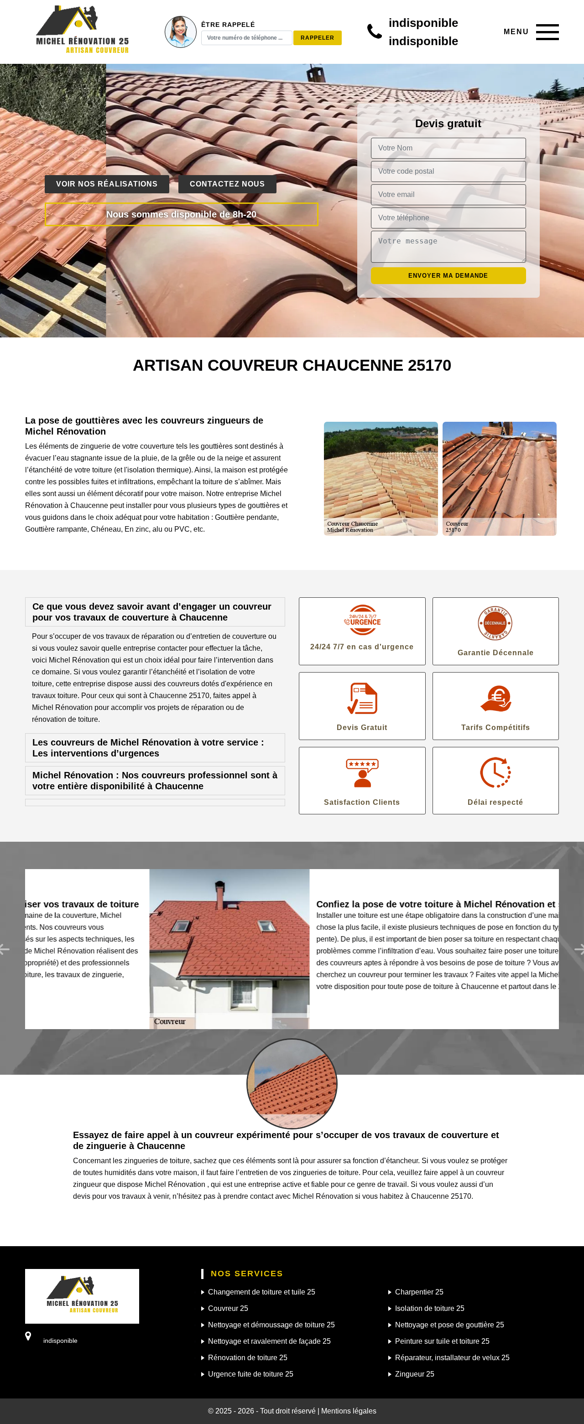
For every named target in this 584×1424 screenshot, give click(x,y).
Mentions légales (348, 1411)
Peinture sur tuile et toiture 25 (442, 1341)
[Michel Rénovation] (82, 32)
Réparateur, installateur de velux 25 (452, 1358)
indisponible (423, 23)
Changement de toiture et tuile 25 (261, 1292)
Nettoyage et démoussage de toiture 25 (271, 1325)
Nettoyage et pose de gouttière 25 (449, 1325)
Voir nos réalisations (107, 184)
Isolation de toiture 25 (429, 1308)
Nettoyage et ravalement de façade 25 (269, 1341)
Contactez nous (227, 184)
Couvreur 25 (228, 1308)
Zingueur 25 (414, 1374)
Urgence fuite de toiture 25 (250, 1374)
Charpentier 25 (419, 1292)
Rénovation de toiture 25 (247, 1358)
